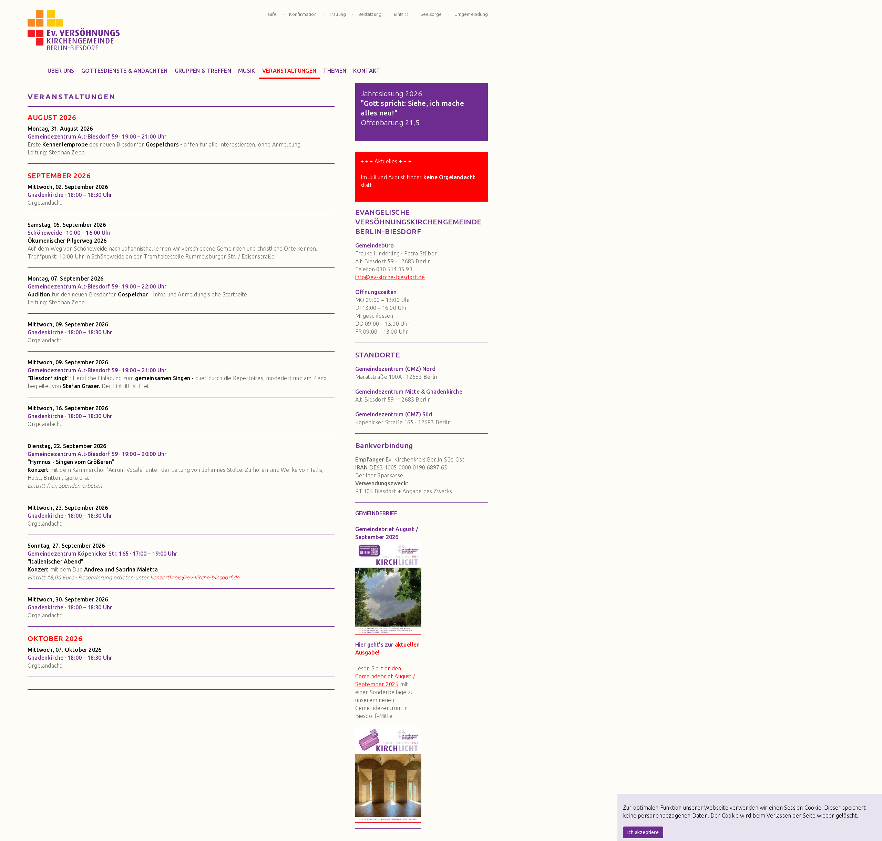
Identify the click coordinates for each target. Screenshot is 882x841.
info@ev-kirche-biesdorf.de (390, 277)
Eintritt (401, 14)
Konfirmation (302, 14)
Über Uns (61, 71)
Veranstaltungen (289, 71)
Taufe (271, 14)
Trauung (337, 14)
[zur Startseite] (74, 32)
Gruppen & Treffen (203, 71)
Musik (246, 71)
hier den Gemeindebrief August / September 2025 (385, 676)
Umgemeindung (471, 14)
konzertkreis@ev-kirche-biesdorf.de (195, 577)
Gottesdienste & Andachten (124, 71)
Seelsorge (431, 14)
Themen (334, 71)
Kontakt (366, 71)
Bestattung (369, 14)
